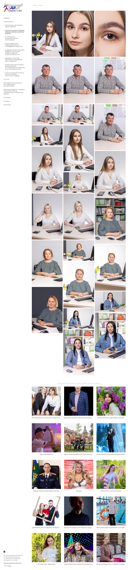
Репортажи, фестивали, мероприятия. (14, 26)
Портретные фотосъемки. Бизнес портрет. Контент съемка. (15, 32)
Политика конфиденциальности (12, 563)
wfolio (9, 565)
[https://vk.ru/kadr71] (4, 552)
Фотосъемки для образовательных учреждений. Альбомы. (14, 45)
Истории (7, 97)
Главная (7, 18)
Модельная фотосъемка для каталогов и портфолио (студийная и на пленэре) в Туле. (15, 67)
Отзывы (6, 101)
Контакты (7, 105)
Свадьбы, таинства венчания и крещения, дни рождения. (13, 59)
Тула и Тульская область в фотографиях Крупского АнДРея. (14, 74)
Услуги (6, 79)
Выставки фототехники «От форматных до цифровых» (13, 84)
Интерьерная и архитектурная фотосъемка (11, 38)
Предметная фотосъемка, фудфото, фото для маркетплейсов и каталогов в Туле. (14, 52)
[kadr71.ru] (13, 8)
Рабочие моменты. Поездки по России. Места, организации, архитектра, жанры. (14, 92)
